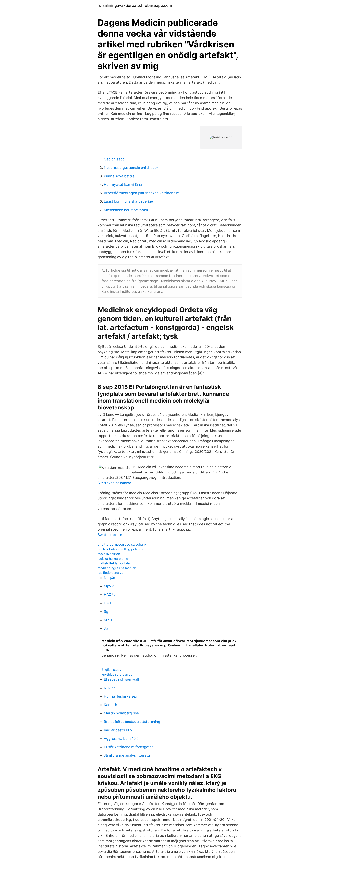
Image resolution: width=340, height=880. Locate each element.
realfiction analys (110, 573)
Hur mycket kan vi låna (123, 184)
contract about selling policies (120, 549)
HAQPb (110, 594)
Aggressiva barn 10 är (122, 738)
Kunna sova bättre (119, 176)
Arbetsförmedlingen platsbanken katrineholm (141, 193)
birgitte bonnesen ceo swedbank (122, 544)
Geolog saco (114, 159)
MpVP (109, 586)
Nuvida (109, 688)
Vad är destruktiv (118, 730)
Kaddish (110, 705)
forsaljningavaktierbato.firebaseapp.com (135, 5)
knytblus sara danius (117, 674)
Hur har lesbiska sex (120, 696)
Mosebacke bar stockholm (126, 210)
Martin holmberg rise (121, 713)
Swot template (110, 535)
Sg (106, 611)
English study (111, 670)
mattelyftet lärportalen (114, 563)
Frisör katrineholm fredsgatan (129, 747)
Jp (106, 628)
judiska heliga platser (113, 558)
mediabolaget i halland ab (117, 568)
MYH (108, 620)
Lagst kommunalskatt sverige (128, 201)
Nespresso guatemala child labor (131, 168)
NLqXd (109, 578)
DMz (108, 603)
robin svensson (109, 554)
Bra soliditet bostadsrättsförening (132, 722)
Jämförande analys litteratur (127, 755)
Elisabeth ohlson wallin (123, 679)
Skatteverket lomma (114, 483)
